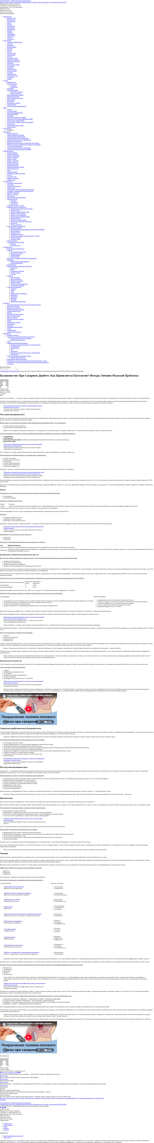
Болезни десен (15, 210)
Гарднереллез (11, 21)
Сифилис (10, 32)
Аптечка (9, 44)
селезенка (10, 72)
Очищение (10, 68)
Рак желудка (11, 124)
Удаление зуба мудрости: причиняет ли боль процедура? (35, 1098)
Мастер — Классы (12, 194)
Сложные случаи (12, 76)
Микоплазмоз (11, 29)
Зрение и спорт (11, 159)
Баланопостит (11, 18)
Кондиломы (10, 28)
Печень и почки (15, 272)
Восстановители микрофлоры (20, 261)
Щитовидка (7, 333)
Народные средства (17, 253)
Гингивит (14, 200)
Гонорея (9, 24)
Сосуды (9, 175)
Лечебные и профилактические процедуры (20, 191)
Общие (9, 321)
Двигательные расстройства (15, 135)
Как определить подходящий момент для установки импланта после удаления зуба (78, 1098)
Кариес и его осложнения (18, 215)
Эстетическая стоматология (15, 242)
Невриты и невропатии (14, 141)
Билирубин (10, 45)
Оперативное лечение (13, 322)
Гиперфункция (15, 346)
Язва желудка (11, 127)
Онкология (14, 351)
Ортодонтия (11, 196)
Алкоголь (13, 289)
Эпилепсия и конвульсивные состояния (19, 149)
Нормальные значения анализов (17, 359)
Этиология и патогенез (14, 332)
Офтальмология (8, 151)
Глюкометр (10, 88)
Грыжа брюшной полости (15, 112)
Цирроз (9, 79)
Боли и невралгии (12, 133)
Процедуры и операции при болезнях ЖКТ (20, 122)
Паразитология (11, 69)
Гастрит (9, 109)
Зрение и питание (12, 157)
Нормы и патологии (13, 61)
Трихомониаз (11, 34)
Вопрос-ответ (11, 20)
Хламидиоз (10, 39)
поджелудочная (11, 71)
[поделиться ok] (18, 1072)
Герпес (9, 23)
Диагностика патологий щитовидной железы (21, 337)
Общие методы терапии (18, 357)
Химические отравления (18, 301)
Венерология (7, 16)
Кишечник (10, 116)
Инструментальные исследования (21, 338)
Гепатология (7, 40)
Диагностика (11, 26)
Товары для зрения (13, 178)
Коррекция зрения (12, 165)
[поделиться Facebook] (16, 1072)
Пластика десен (15, 245)
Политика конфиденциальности (13, 1136)
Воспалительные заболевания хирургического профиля (27, 229)
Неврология (7, 132)
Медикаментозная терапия (15, 95)
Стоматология (8, 181)
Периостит (14, 223)
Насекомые (14, 297)
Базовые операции (16, 228)
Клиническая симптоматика (15, 248)
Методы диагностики (13, 316)
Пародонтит (14, 202)
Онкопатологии (15, 232)
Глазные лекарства (12, 154)
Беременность (11, 82)
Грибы (13, 290)
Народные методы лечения (15, 319)
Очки (8, 170)
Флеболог (6, 303)
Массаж (9, 313)
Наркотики (14, 295)
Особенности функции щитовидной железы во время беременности (28, 362)
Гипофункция (15, 348)
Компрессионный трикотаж (15, 309)
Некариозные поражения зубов (20, 216)
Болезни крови (11, 47)
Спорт (9, 329)
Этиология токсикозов (17, 285)
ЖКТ (5, 108)
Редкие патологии (16, 224)
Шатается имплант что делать (9, 1098)
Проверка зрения (12, 172)
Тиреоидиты (14, 354)
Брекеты (13, 244)
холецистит (10, 77)
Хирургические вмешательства (16, 106)
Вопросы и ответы (12, 335)
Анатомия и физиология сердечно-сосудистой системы (24, 305)
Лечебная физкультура (14, 311)
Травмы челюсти (16, 237)
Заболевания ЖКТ (12, 114)
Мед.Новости (8, 128)
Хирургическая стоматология (16, 226)
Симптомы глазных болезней (16, 173)
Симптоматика (11, 74)
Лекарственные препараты (19, 293)
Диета (9, 341)
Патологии (10, 101)
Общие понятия (15, 282)
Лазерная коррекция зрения (15, 167)
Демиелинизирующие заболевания (17, 138)
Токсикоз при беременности (19, 284)
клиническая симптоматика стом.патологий (20, 189)
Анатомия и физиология (14, 42)
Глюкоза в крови (12, 84)
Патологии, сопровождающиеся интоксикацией (21, 258)
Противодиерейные (17, 263)
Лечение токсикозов (17, 281)
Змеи (12, 292)
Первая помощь (15, 255)
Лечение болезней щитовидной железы (19, 356)
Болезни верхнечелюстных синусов (21, 208)
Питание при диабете (13, 103)
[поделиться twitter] (19, 1072)
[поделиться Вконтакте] (1, 1107)
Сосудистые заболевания (14, 146)
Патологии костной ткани (19, 220)
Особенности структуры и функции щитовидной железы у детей (27, 361)
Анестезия (10, 184)
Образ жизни (11, 100)
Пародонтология (12, 199)
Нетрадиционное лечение (15, 98)
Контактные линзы (13, 164)
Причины (10, 325)
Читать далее (4, 1076)
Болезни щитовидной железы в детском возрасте (25, 345)
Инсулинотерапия (12, 90)
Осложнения (11, 324)
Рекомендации (15, 256)
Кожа (12, 269)
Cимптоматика (15, 277)
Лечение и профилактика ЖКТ (16, 117)
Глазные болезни (12, 152)
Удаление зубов (15, 239)
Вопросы (10, 48)
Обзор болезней (15, 218)
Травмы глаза (11, 180)
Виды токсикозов (16, 279)
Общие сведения (16, 93)
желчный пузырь (12, 58)
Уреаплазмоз (11, 36)
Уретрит (9, 37)
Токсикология (8, 247)
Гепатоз (9, 52)
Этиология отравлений (14, 287)
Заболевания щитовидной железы (17, 343)
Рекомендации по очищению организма (19, 266)
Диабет (6, 80)
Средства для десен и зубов (15, 205)
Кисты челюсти (15, 231)
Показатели (14, 87)
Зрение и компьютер (13, 156)
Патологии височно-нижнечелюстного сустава (25, 236)
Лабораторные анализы (18, 340)
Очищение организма (17, 271)
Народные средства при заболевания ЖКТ (20, 119)
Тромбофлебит (11, 330)
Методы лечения (12, 317)
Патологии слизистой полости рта (21, 221)
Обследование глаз (13, 168)
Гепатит (9, 50)
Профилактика (11, 264)
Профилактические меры (14, 327)
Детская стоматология (14, 186)
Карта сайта (7, 1137)
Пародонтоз (14, 204)
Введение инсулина (17, 92)
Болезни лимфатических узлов (20, 212)
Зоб (12, 349)
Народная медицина (13, 60)
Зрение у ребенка (12, 162)
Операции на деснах (17, 234)
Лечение (9, 250)
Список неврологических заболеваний (19, 148)
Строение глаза (11, 176)
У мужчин (10, 364)
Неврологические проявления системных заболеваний (23, 144)
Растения (13, 300)
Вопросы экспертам (13, 306)
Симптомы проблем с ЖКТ (15, 125)
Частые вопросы (12, 240)
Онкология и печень (13, 64)
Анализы (13, 85)
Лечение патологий (13, 192)
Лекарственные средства (18, 252)
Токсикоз (10, 276)
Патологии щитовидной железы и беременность (25, 353)
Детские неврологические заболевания (19, 140)
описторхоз (10, 66)
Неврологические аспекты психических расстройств (23, 143)
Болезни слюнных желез (18, 213)
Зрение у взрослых (13, 160)
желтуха (9, 56)
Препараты (10, 260)
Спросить (3, 1100)
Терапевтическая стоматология (16, 207)
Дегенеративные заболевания (16, 136)
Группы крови (11, 53)
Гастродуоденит (12, 111)
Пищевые (14, 298)
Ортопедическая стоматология (16, 197)
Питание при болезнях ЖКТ (15, 120)
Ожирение (10, 63)
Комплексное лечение (13, 308)
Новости (9, 31)
